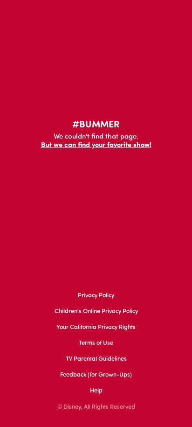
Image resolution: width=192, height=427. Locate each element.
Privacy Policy (96, 296)
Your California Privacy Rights (96, 327)
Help (96, 391)
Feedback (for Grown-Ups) (96, 375)
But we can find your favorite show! (96, 145)
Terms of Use (96, 343)
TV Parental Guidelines (96, 359)
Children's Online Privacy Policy (96, 311)
